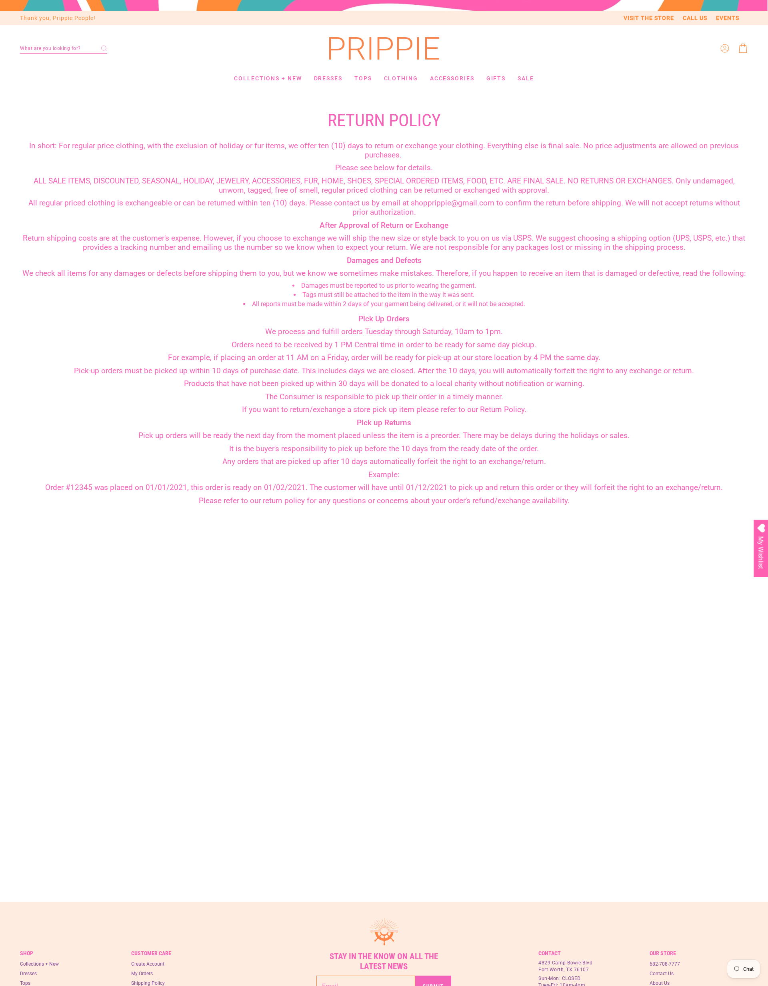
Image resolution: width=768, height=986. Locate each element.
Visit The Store (649, 18)
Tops (25, 983)
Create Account (147, 964)
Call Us (695, 18)
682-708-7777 (665, 964)
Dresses (28, 973)
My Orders (142, 973)
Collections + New (39, 964)
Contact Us (662, 973)
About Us (660, 983)
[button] (63, 48)
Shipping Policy (148, 983)
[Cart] (743, 48)
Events (727, 18)
